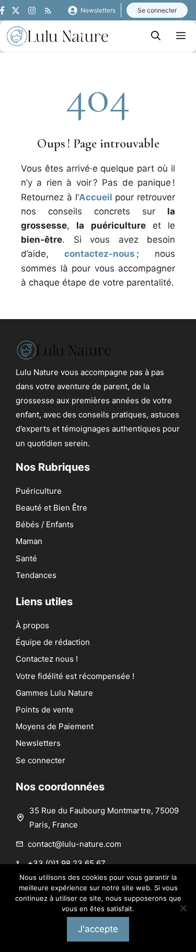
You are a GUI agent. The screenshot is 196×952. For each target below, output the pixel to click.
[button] (155, 36)
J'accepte (98, 929)
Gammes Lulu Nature (54, 693)
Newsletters (98, 10)
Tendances (36, 575)
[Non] (183, 908)
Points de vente (45, 710)
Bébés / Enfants (45, 524)
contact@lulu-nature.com (74, 844)
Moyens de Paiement (55, 726)
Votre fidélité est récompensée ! (75, 676)
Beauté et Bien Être (51, 508)
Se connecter (157, 10)
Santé (26, 558)
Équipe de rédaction (53, 642)
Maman (29, 541)
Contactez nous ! (47, 659)
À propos (32, 625)
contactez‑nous (99, 253)
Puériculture (39, 491)
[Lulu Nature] (57, 36)
